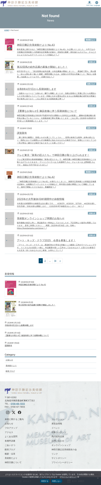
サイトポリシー (59, 458)
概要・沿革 (10, 453)
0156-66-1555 (18, 403)
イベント (56, 428)
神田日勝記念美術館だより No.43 (36, 44)
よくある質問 (11, 436)
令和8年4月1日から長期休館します (36, 89)
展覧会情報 (57, 423)
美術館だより (90, 40)
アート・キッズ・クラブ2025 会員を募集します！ (46, 240)
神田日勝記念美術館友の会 (64, 449)
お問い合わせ (58, 440)
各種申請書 (10, 440)
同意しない (56, 481)
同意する (44, 481)
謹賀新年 (22, 133)
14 (55, 260)
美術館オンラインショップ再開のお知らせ (40, 218)
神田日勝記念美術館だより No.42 (36, 177)
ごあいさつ (10, 445)
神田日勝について (13, 462)
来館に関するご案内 (14, 419)
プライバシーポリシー (62, 462)
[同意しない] (97, 478)
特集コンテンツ (59, 432)
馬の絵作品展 (58, 436)
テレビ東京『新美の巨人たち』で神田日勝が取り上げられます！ (53, 155)
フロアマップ (11, 428)
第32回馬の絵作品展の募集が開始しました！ (42, 66)
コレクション (58, 419)
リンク (55, 453)
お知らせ (92, 62)
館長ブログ (91, 84)
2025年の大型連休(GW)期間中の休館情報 (40, 199)
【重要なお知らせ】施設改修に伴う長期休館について (47, 111)
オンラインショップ (61, 445)
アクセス (9, 432)
